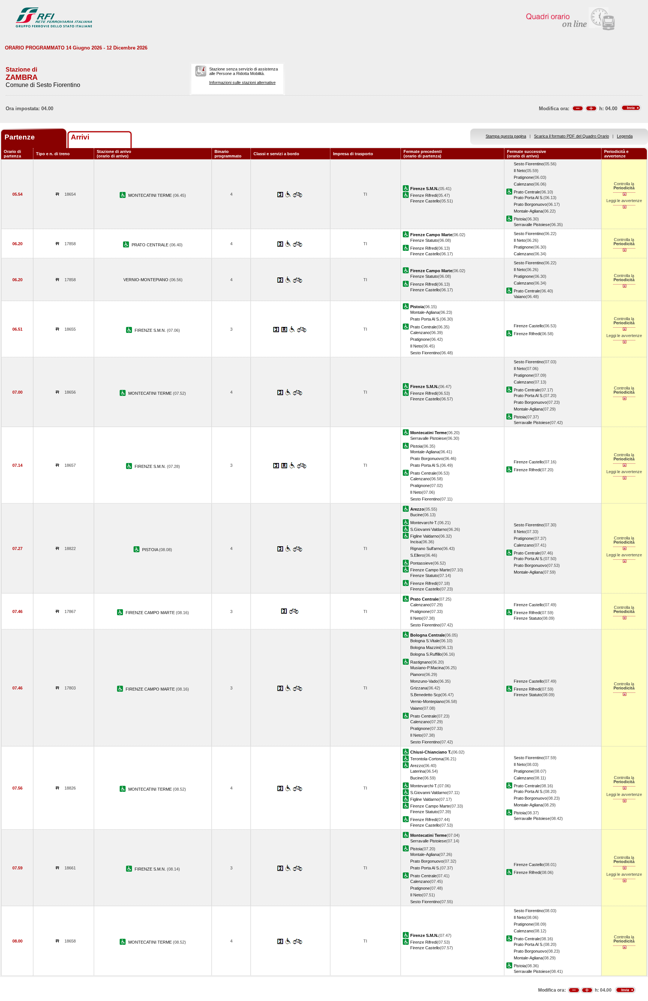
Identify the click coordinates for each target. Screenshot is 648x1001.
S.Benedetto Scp (425, 694)
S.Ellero (417, 555)
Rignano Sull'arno (426, 548)
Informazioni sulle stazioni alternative (242, 82)
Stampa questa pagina (506, 136)
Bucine (416, 514)
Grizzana (418, 688)
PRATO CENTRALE (151, 245)
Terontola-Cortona (426, 759)
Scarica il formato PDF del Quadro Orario (571, 136)
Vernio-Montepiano (427, 701)
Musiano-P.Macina (427, 667)
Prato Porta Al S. (528, 197)
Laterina (417, 771)
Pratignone (523, 177)
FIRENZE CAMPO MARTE (151, 612)
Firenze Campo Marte (430, 570)
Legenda (625, 136)
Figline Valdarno (424, 536)
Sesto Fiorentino (528, 164)
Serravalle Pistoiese (532, 224)
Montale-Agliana (528, 211)
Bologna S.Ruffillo (426, 654)
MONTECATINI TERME (150, 195)
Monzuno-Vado (424, 681)
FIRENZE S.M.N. (151, 330)
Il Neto (519, 170)
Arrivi (80, 137)
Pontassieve (421, 563)
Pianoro (417, 674)
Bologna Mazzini (425, 647)
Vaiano (520, 296)
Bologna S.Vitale (425, 640)
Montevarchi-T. (424, 522)
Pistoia (520, 219)
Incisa (415, 541)
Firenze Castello (425, 201)
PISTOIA (150, 549)
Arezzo (416, 765)
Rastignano (420, 662)
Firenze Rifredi (423, 195)
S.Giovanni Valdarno (428, 529)
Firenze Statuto (424, 240)
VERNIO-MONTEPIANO (146, 279)
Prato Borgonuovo (530, 204)
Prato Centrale (527, 192)
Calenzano (523, 184)
